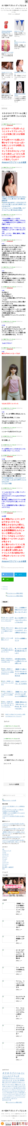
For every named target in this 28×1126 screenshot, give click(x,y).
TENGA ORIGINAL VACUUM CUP (7, 32)
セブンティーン (9, 1088)
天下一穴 (15, 1098)
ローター (4, 865)
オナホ (5, 1073)
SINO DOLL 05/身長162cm (19, 94)
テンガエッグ (16, 1092)
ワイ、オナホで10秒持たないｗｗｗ (20, 969)
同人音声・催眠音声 (8, 867)
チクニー (4, 857)
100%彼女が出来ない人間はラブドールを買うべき (21, 661)
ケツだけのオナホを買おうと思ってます (13, 828)
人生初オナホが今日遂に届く (10, 811)
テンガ (16, 1076)
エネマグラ (8, 1082)
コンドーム (5, 855)
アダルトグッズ (6, 850)
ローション (5, 864)
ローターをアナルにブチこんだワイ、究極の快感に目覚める (20, 954)
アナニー (12, 1078)
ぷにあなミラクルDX (11, 1086)
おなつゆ (14, 1091)
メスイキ (16, 1080)
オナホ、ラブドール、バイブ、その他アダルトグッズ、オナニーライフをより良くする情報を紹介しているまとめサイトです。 (14, 1116)
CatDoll (16, 1095)
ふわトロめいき (21, 1091)
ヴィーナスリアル (20, 1097)
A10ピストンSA (21, 1095)
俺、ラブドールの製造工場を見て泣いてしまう (21, 651)
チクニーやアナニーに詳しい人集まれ (12, 809)
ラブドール (5, 586)
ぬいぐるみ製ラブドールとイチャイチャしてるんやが (21, 620)
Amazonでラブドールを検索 (14, 162)
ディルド (4, 859)
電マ (3, 868)
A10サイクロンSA (19, 1094)
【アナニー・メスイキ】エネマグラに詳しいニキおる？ (20, 1029)
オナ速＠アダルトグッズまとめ (14, 5)
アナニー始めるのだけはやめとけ (11, 837)
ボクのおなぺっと (11, 1095)
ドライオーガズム (9, 1084)
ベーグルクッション (7, 1091)
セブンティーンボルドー (10, 1089)
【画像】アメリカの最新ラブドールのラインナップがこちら (20, 907)
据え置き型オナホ (18, 1088)
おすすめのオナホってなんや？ (13, 716)
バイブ (4, 860)
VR (3, 849)
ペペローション (14, 1097)
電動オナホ (18, 1084)
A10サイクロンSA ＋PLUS (20, 42)
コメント (7, 763)
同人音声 (10, 1092)
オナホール (5, 854)
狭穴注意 (8, 1097)
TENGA (5, 1078)
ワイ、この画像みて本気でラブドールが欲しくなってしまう (21, 610)
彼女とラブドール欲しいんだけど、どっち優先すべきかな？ (21, 630)
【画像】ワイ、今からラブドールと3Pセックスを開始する (21, 694)
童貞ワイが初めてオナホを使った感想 (15, 714)
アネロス (20, 1086)
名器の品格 (21, 1092)
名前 (5, 757)
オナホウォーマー (21, 1089)
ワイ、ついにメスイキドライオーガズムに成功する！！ (20, 1012)
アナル (4, 852)
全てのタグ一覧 (6, 1100)
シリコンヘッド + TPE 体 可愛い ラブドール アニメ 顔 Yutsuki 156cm (13, 209)
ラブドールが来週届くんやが (20, 938)
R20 (6, 1097)
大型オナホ (15, 1082)
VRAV (12, 1098)
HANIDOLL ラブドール (20, 73)
